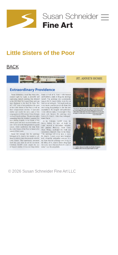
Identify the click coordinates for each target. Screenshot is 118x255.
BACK (13, 66)
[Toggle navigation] (105, 17)
